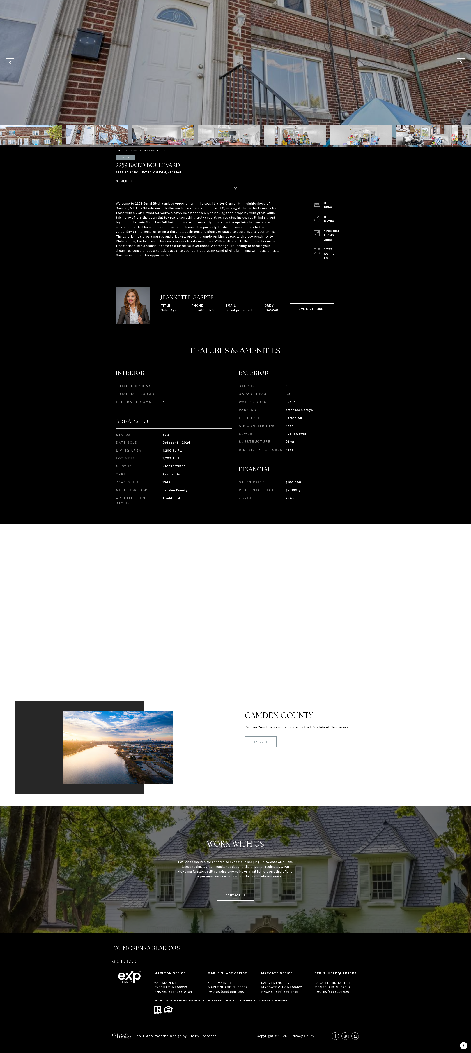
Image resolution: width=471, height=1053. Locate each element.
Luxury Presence (202, 1036)
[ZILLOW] (355, 1036)
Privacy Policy (302, 1036)
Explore (261, 741)
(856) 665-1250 (232, 992)
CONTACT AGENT (312, 308)
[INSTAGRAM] (345, 1036)
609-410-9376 (203, 310)
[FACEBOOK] (335, 1036)
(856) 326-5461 (286, 992)
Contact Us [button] (236, 895)
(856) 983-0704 (180, 992)
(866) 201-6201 (339, 992)
